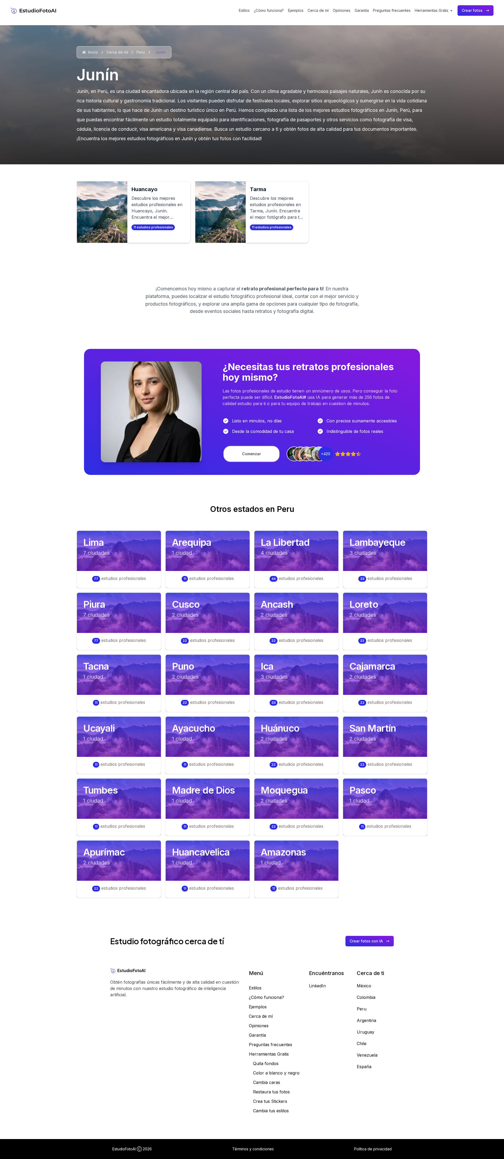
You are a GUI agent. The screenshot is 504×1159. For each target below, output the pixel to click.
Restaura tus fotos (271, 1091)
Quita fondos (266, 1063)
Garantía (362, 10)
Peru (140, 52)
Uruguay (365, 1032)
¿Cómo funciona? (269, 10)
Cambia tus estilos (271, 1110)
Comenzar (251, 454)
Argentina (366, 1020)
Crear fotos (472, 10)
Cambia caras (266, 1082)
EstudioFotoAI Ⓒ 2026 (132, 1149)
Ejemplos (295, 10)
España (364, 1066)
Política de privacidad (373, 1149)
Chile (361, 1043)
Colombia (366, 997)
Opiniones (341, 10)
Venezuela (367, 1055)
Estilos (244, 10)
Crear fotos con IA (366, 941)
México (364, 985)
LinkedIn (317, 985)
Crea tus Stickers (270, 1101)
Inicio (93, 52)
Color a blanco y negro (276, 1073)
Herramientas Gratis (269, 1054)
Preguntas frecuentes (392, 10)
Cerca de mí (318, 10)
